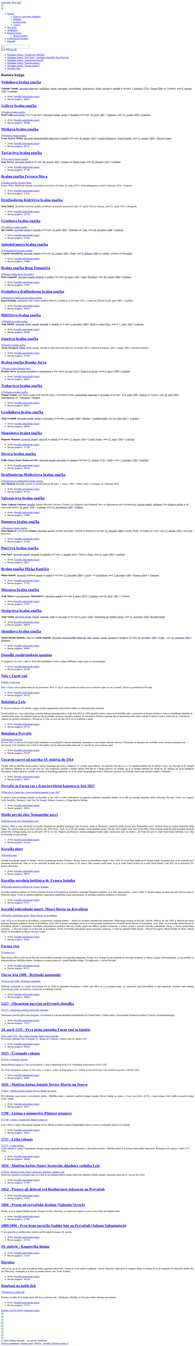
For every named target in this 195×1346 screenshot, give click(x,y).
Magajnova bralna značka (21, 433)
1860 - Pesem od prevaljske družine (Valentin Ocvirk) (43, 1205)
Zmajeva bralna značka (19, 339)
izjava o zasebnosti (10, 1343)
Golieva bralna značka (19, 106)
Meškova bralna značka (19, 129)
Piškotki (17, 19)
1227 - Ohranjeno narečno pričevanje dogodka (37, 1004)
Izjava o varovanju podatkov (27, 16)
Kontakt (11, 41)
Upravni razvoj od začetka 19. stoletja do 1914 (37, 759)
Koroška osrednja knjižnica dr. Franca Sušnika (38, 880)
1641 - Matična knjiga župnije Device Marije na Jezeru (44, 1084)
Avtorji (16, 24)
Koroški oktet (12, 849)
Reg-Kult (11, 27)
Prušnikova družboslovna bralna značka (32, 291)
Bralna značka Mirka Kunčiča (25, 569)
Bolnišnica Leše (13, 702)
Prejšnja (5, 1310)
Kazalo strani (19, 22)
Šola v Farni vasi (14, 676)
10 (21, 1310)
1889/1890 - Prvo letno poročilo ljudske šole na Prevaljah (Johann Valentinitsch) (63, 1226)
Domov (11, 13)
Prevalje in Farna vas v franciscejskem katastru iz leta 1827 (48, 786)
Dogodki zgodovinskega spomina (26, 655)
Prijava (38, 1343)
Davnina (7, 1262)
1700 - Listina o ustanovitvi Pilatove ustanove (36, 1113)
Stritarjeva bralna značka (21, 611)
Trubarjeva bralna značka (21, 386)
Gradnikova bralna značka (22, 412)
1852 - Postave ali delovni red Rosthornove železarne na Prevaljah (53, 1189)
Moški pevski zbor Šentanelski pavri (29, 815)
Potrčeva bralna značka (19, 548)
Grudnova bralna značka (20, 221)
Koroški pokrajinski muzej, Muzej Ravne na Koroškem (44, 909)
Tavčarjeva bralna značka (21, 153)
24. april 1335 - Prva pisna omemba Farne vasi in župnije (45, 1030)
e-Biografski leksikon (17, 38)
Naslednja (28, 1310)
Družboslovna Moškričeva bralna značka (33, 475)
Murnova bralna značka (20, 590)
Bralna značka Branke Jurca (23, 362)
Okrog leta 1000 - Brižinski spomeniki (31, 975)
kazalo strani (27, 1343)
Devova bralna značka (18, 454)
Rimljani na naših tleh (18, 1286)
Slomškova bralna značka (21, 631)
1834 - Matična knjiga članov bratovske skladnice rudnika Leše (50, 1166)
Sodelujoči (12, 30)
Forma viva (10, 946)
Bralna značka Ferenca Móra (24, 176)
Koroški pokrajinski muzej (26, 96)
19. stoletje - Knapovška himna (25, 1246)
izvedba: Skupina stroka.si (55, 1343)
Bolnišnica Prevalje (16, 733)
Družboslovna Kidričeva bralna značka (32, 200)
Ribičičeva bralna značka (21, 315)
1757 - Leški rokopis (17, 1139)
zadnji (36, 1310)
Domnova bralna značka (20, 522)
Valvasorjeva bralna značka (23, 498)
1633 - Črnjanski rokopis (20, 1053)
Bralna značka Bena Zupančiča (25, 268)
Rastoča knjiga (14, 33)
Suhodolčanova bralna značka (24, 244)
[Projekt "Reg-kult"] (11, 2)
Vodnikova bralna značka (21, 82)
